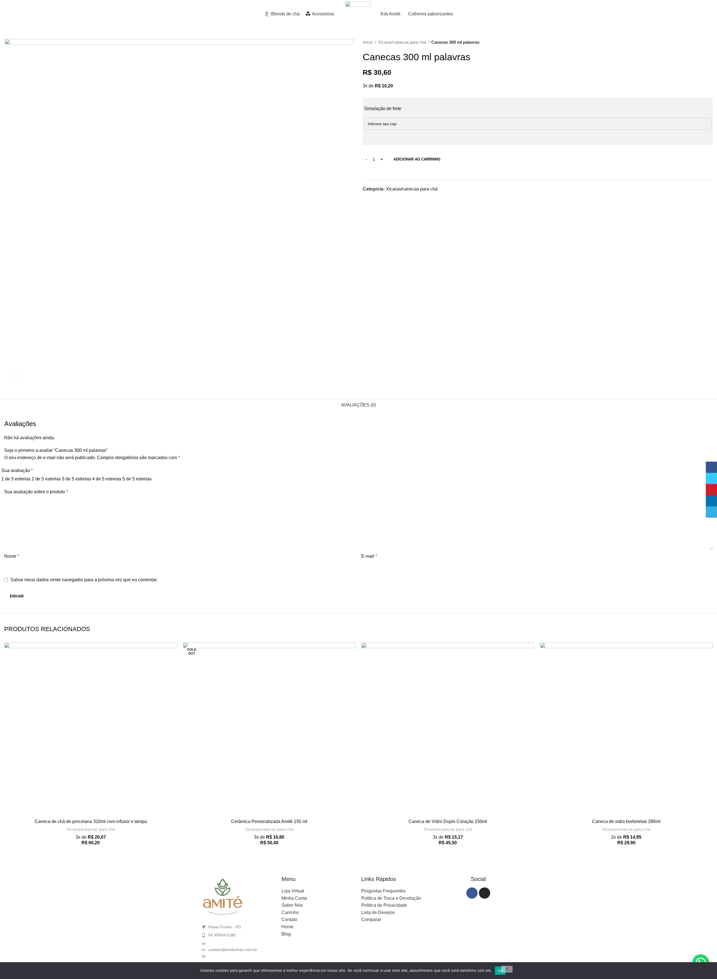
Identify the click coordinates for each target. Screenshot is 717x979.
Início (368, 42)
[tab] (358, 405)
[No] (507, 969)
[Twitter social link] (374, 199)
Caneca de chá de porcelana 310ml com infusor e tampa (91, 821)
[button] (173, 664)
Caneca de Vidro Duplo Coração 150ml (448, 821)
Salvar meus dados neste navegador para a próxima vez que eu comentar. (83, 579)
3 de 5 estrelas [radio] (76, 478)
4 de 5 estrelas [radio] (106, 478)
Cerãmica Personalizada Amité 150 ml (269, 821)
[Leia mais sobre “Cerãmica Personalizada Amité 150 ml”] (351, 664)
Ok (500, 970)
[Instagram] (484, 893)
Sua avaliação (17, 470)
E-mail (369, 556)
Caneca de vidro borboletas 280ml (626, 821)
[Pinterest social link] (380, 199)
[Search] (665, 14)
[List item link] (239, 935)
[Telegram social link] (393, 199)
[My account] (675, 14)
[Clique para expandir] (15, 377)
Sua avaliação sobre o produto (36, 491)
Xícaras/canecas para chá (402, 42)
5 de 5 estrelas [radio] (137, 478)
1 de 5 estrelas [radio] (16, 478)
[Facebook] (472, 893)
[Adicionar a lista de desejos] (173, 651)
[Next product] (710, 42)
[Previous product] (699, 42)
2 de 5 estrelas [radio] (46, 478)
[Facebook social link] (367, 199)
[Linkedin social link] (386, 199)
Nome (11, 556)
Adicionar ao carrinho (417, 159)
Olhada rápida (173, 677)
